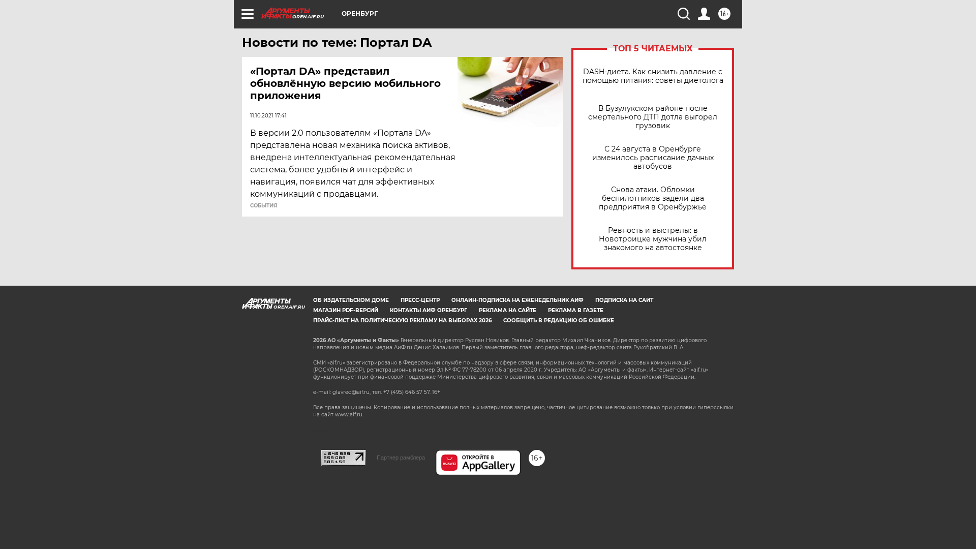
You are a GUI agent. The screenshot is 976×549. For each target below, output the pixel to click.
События (263, 205)
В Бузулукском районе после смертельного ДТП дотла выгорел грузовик (652, 117)
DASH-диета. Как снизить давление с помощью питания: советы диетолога (653, 76)
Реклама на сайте (507, 310)
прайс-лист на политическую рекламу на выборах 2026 (402, 320)
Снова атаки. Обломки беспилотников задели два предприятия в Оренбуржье (653, 198)
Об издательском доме (351, 300)
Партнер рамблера (401, 457)
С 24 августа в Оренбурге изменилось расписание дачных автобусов (653, 158)
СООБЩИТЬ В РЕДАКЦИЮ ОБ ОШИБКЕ (558, 320)
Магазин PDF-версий (345, 310)
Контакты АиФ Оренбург (428, 310)
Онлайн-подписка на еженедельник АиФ (517, 300)
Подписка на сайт (624, 300)
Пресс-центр (420, 300)
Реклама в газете (575, 310)
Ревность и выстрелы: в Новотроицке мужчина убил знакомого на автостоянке (653, 239)
